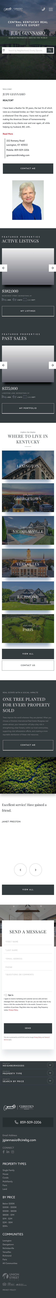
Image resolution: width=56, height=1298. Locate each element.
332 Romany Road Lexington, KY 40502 (17, 142)
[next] (52, 268)
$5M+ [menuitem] (5, 1226)
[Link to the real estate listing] (28, 266)
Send (28, 1028)
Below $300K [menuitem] (9, 1203)
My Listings (28, 311)
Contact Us (28, 665)
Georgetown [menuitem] (8, 1244)
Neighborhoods (13, 1066)
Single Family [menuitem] (8, 1170)
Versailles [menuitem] (7, 1252)
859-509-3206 (43, 9)
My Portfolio (28, 408)
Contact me (28, 745)
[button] (50, 50)
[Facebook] (4, 1152)
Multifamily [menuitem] (8, 1181)
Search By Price (13, 1082)
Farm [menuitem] (5, 1185)
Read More (8, 133)
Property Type (12, 1074)
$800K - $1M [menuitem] (8, 1214)
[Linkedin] (8, 1152)
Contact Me (28, 169)
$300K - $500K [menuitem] (10, 1207)
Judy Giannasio (28, 33)
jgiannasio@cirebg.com (18, 155)
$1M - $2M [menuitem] (7, 1218)
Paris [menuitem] (5, 1259)
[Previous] (3, 268)
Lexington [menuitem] (7, 1240)
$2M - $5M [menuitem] (8, 1222)
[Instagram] (12, 1152)
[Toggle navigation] (51, 9)
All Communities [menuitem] (10, 1263)
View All (28, 654)
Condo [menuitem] (5, 1177)
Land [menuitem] (5, 1189)
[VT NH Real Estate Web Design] (28, 1276)
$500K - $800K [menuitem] (10, 1211)
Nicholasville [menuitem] (8, 1248)
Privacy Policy (13, 1010)
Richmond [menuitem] (7, 1255)
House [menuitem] (5, 1174)
